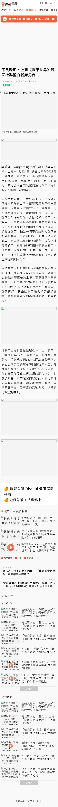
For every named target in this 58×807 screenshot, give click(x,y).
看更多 (29, 688)
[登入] (50, 3)
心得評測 (18, 9)
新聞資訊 (31, 9)
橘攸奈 (29, 19)
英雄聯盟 (16, 19)
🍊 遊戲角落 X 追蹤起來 (22, 499)
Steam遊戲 (44, 19)
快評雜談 (43, 9)
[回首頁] (9, 4)
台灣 (19, 558)
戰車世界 (8, 558)
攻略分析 (6, 9)
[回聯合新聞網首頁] (3, 4)
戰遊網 (30, 558)
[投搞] (41, 3)
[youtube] (46, 3)
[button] (55, 3)
